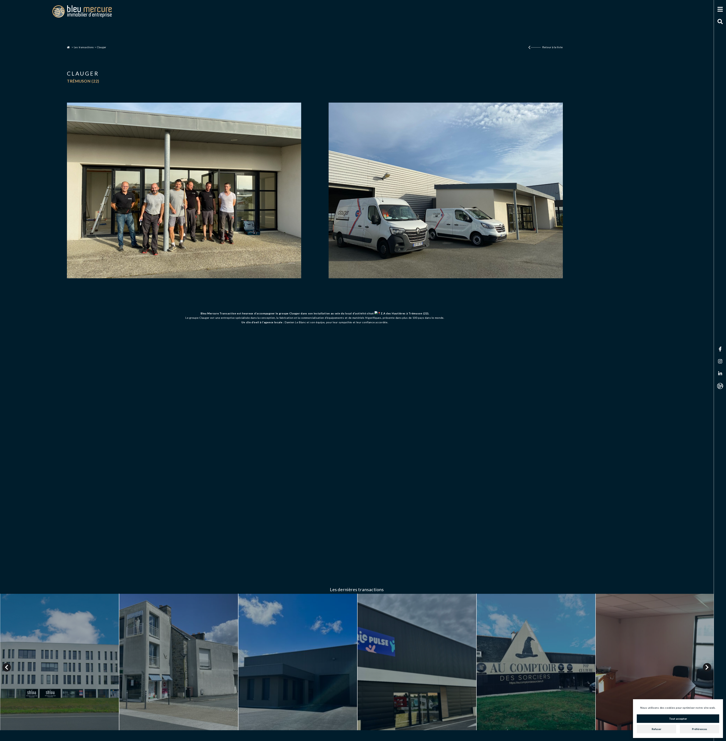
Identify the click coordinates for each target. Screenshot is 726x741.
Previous (6, 667)
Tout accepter (678, 718)
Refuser (656, 729)
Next (707, 667)
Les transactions (84, 47)
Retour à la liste (552, 47)
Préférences (699, 729)
